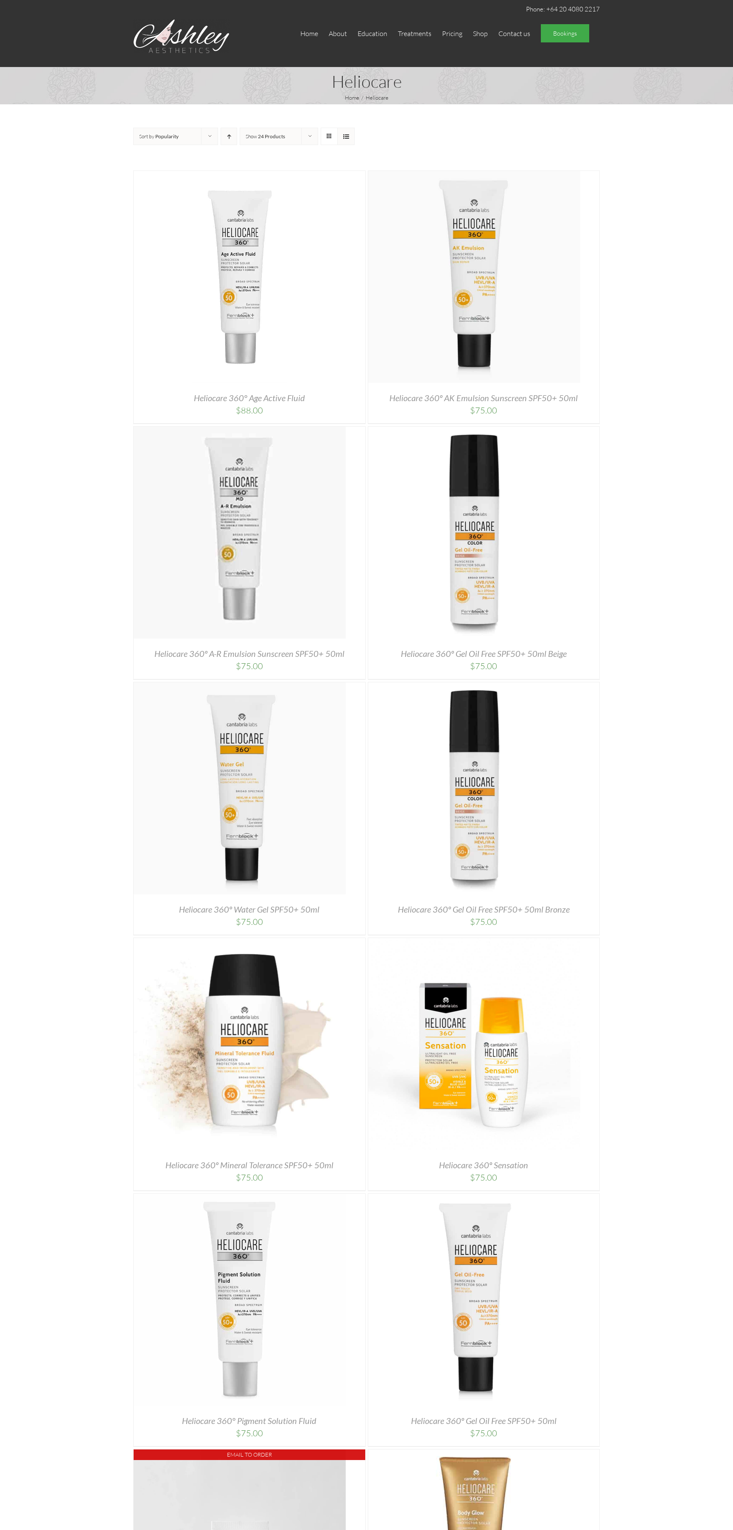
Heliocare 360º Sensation (483, 1165)
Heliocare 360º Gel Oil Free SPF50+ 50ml (484, 1421)
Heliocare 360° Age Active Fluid (249, 398)
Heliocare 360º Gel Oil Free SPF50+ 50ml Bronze (484, 909)
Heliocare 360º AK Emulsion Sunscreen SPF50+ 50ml (483, 398)
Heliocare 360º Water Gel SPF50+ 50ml (249, 909)
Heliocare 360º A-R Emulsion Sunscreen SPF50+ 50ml (249, 653)
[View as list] (346, 136)
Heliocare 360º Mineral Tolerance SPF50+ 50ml (249, 1165)
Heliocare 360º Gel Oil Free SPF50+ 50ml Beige (484, 653)
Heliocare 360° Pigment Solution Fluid (249, 1421)
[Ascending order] (229, 136)
